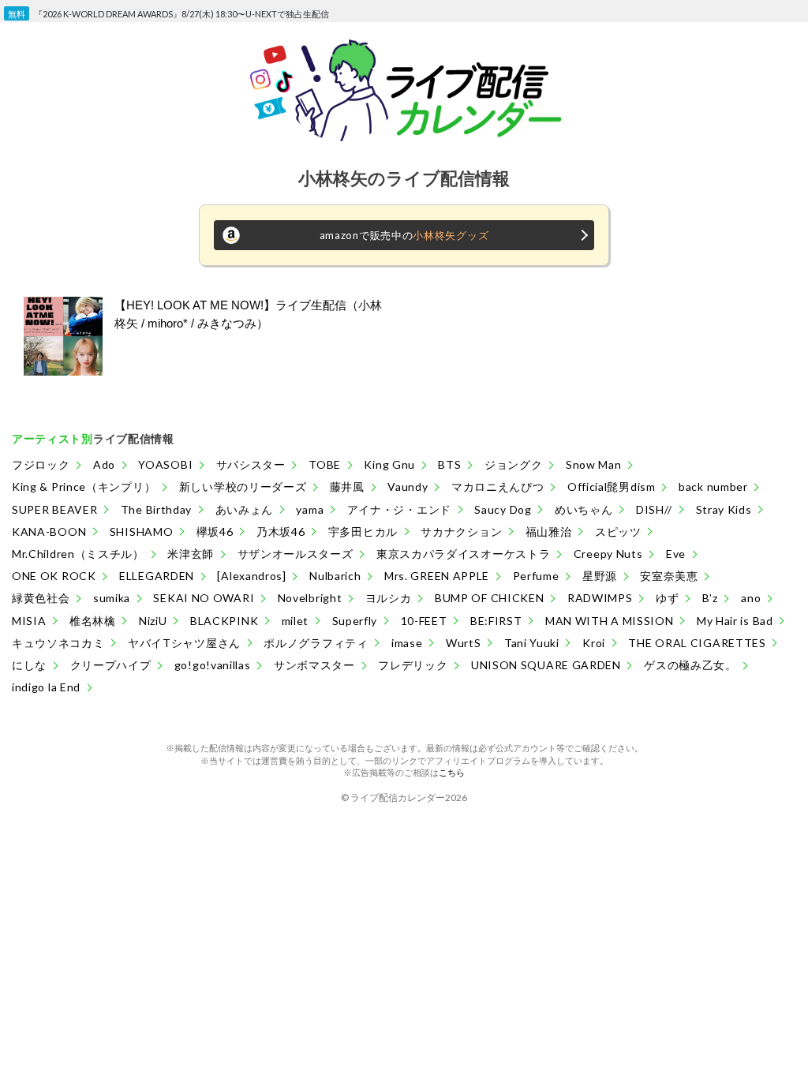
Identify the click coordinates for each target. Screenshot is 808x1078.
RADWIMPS (600, 598)
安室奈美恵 (669, 575)
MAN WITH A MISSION (609, 620)
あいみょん (244, 509)
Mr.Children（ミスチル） (78, 553)
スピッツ (618, 531)
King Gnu (389, 464)
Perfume (536, 575)
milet (295, 620)
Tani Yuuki (531, 642)
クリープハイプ (111, 665)
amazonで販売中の (404, 235)
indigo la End (46, 687)
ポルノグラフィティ (316, 642)
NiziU (153, 620)
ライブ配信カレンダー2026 (408, 797)
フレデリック (412, 665)
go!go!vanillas (212, 665)
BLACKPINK (224, 620)
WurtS (463, 642)
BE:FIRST (496, 620)
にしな (29, 665)
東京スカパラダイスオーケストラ (463, 553)
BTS (449, 464)
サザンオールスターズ (296, 553)
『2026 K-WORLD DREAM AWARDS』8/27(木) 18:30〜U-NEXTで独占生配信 (181, 11)
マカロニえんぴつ (497, 486)
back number (713, 486)
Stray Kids (724, 509)
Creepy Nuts (608, 553)
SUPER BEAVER (54, 509)
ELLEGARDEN (156, 575)
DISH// (654, 509)
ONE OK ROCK (54, 575)
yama (310, 509)
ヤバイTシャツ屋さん (184, 642)
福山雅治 (549, 531)
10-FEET (424, 620)
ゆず (667, 598)
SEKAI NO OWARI (203, 598)
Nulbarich (335, 575)
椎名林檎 (92, 620)
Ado (104, 464)
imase (407, 642)
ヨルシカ (388, 598)
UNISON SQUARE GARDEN (546, 665)
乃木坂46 (280, 531)
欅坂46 (215, 531)
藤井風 (347, 486)
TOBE (325, 464)
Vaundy (407, 486)
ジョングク (513, 464)
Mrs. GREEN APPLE (436, 575)
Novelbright (310, 598)
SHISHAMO (142, 531)
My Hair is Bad (735, 620)
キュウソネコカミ (58, 642)
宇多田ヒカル (363, 531)
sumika (111, 598)
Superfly (355, 620)
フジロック (41, 464)
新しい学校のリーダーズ (243, 486)
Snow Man (594, 464)
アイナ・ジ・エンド (399, 509)
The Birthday (156, 509)
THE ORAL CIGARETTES (696, 642)
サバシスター (251, 464)
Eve (676, 553)
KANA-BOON (49, 531)
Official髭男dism (611, 486)
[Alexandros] (251, 575)
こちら (452, 772)
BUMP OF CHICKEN (489, 598)
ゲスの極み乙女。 (690, 665)
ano (751, 598)
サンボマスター (314, 665)
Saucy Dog (502, 509)
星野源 (599, 575)
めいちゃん (584, 509)
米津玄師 (190, 553)
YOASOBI (165, 464)
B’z (710, 598)
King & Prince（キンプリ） (83, 486)
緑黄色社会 (41, 598)
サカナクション (461, 531)
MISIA (29, 620)
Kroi (593, 642)
